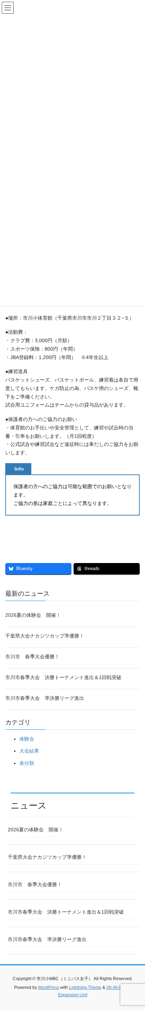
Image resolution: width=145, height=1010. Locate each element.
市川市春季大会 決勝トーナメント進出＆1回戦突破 (63, 677)
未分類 (26, 763)
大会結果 (29, 751)
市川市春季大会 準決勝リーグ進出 (44, 698)
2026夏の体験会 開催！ (33, 615)
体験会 (26, 739)
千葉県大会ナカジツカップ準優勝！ (44, 636)
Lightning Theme (85, 987)
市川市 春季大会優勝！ (32, 656)
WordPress (48, 987)
